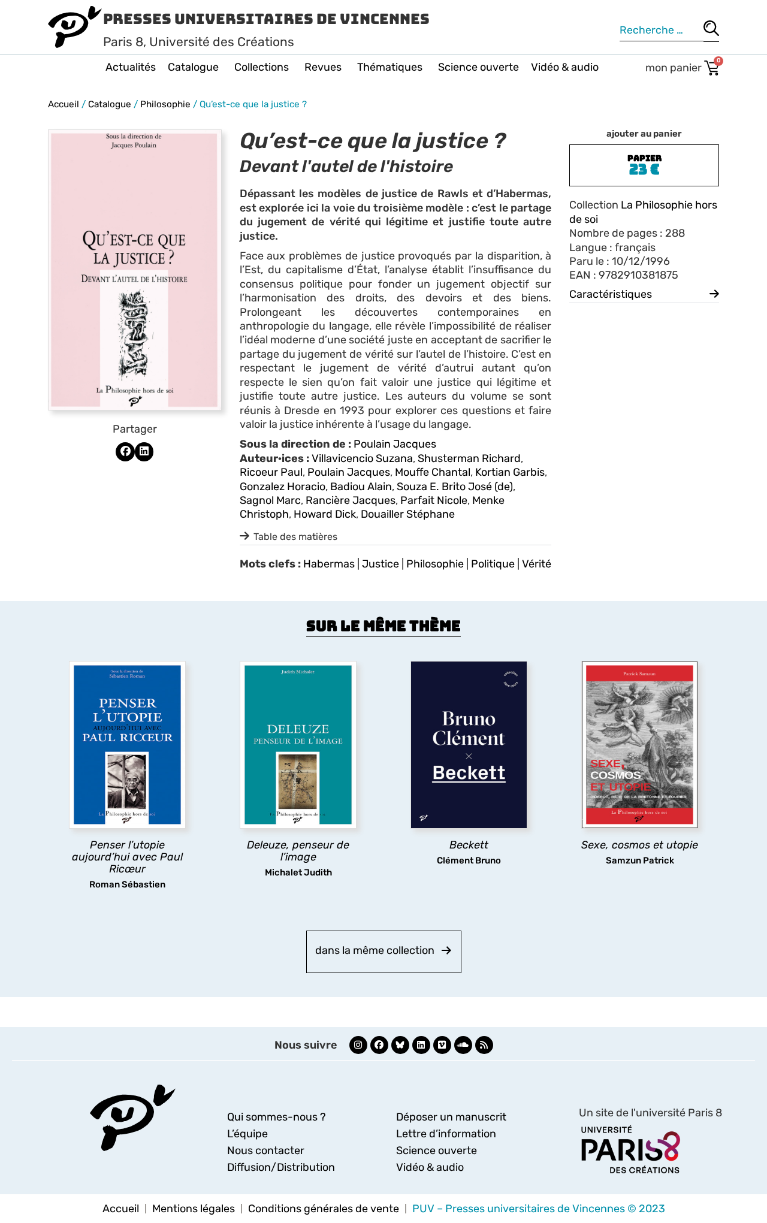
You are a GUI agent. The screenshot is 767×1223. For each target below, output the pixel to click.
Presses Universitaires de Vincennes (266, 19)
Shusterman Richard (469, 458)
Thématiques (389, 67)
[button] (125, 451)
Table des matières (295, 536)
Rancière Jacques (350, 500)
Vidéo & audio (565, 67)
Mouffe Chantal (432, 472)
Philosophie (165, 104)
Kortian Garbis (510, 472)
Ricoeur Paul (271, 472)
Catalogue (193, 67)
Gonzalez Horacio (282, 486)
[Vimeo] (442, 1045)
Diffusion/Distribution (281, 1167)
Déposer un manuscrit (451, 1117)
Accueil (63, 104)
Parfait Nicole (433, 500)
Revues (323, 67)
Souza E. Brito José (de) (455, 486)
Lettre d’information (446, 1133)
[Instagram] (358, 1045)
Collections (261, 67)
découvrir (122, 880)
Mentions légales (193, 1208)
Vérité (536, 563)
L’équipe (247, 1133)
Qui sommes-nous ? (276, 1117)
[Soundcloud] (463, 1045)
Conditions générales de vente (323, 1208)
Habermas (329, 563)
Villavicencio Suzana (362, 458)
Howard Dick (325, 514)
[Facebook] (379, 1045)
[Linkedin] (421, 1045)
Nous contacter (265, 1150)
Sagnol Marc (270, 500)
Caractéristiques (610, 294)
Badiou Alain (361, 486)
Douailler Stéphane (408, 514)
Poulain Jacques (395, 444)
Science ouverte (478, 67)
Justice (380, 563)
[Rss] (484, 1045)
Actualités (130, 67)
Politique (493, 563)
